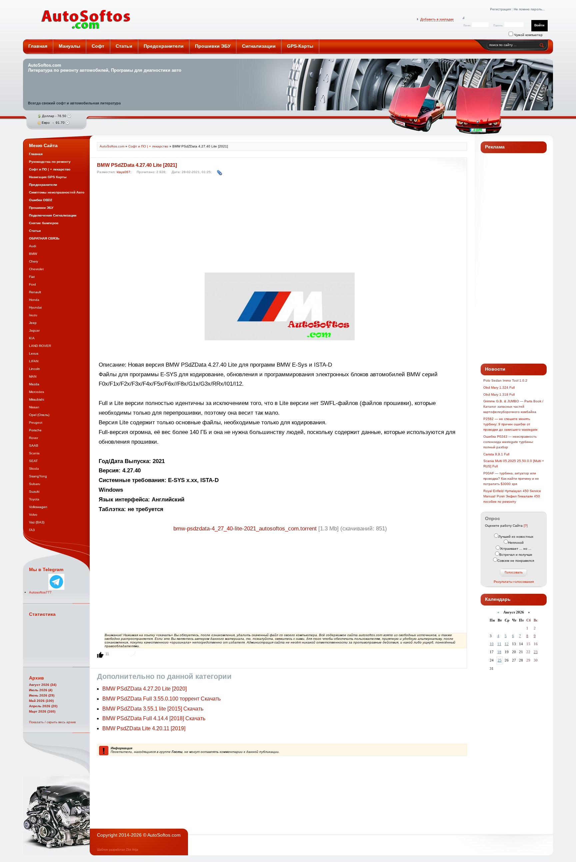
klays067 (123, 172)
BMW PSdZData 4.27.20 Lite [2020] (144, 689)
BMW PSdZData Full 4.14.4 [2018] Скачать (153, 718)
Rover (33, 438)
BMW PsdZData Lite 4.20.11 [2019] (143, 728)
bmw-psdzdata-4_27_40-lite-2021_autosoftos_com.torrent (245, 528)
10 (492, 644)
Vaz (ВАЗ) (36, 522)
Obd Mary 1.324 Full (499, 387)
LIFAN (33, 361)
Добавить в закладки (437, 19)
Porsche (35, 430)
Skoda (34, 468)
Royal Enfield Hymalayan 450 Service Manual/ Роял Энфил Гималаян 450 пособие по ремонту (512, 496)
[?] (526, 525)
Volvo (33, 514)
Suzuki (34, 491)
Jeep (33, 323)
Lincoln (34, 369)
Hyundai (35, 307)
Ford (32, 284)
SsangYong (38, 476)
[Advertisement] (280, 225)
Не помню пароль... (529, 9)
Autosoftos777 (40, 592)
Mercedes (36, 392)
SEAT (33, 461)
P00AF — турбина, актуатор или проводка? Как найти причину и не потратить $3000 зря (511, 478)
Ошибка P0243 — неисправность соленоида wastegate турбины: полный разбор (510, 442)
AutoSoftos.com (86, 19)
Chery (33, 261)
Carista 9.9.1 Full (496, 454)
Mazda (34, 384)
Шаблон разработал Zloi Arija (117, 849)
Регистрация (500, 9)
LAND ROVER (40, 346)
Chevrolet (36, 269)
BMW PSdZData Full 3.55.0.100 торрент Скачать (161, 699)
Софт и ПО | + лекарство (148, 146)
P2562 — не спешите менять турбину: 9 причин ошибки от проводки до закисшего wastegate (510, 424)
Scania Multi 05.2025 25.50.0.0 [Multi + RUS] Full (513, 463)
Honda (34, 300)
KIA (32, 338)
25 (500, 660)
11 (499, 644)
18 (499, 652)
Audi (32, 246)
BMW (33, 254)
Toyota (34, 499)
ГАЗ (32, 530)
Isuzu (33, 315)
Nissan (34, 407)
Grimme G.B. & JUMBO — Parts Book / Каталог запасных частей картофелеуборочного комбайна (513, 406)
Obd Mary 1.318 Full (499, 394)
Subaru (34, 484)
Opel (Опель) (39, 415)
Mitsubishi (36, 399)
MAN (32, 376)
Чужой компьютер (528, 35)
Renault (35, 292)
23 (536, 652)
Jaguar (34, 330)
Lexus (33, 353)
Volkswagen (38, 507)
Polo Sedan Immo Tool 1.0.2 (505, 380)
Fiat (32, 277)
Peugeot (35, 422)
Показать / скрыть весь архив (52, 722)
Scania (34, 453)
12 (507, 644)
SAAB (33, 445)
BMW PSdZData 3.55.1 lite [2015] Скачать (152, 709)
